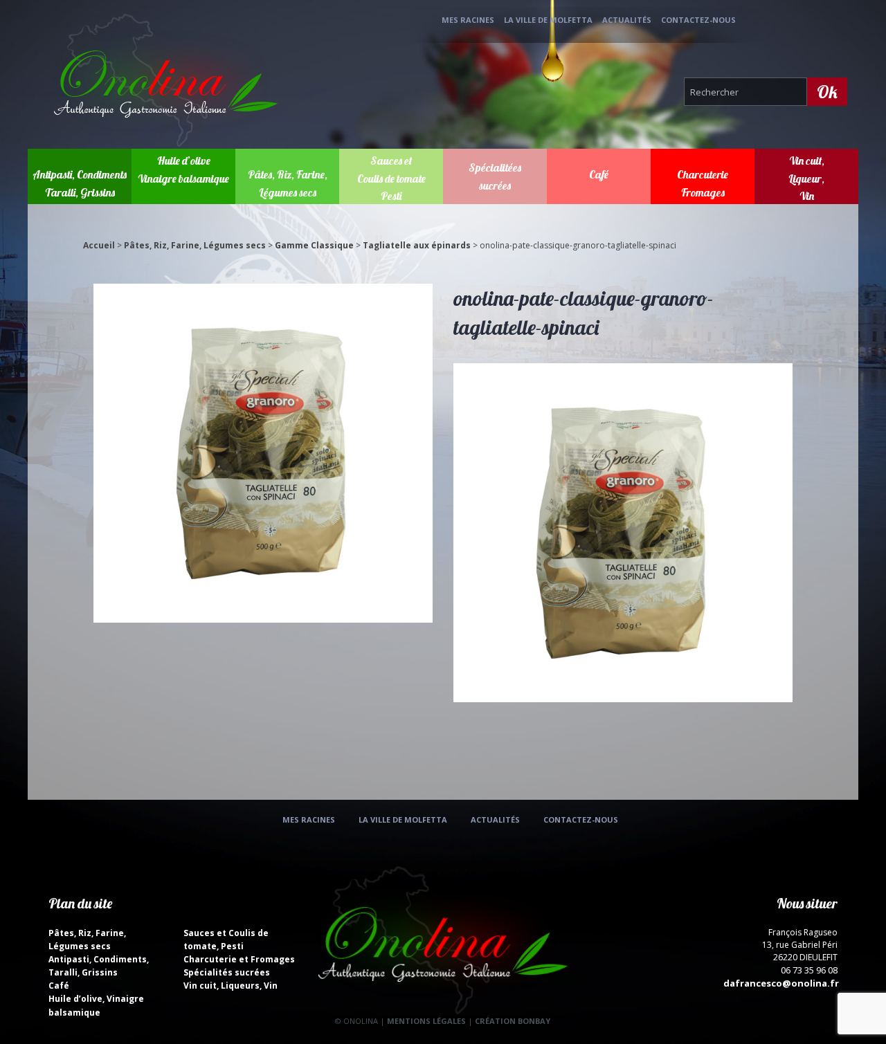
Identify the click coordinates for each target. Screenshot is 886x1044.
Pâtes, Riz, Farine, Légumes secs (195, 245)
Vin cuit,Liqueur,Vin (806, 178)
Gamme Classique (314, 245)
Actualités (626, 20)
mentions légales (426, 1021)
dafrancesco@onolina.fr (781, 983)
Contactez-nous (698, 20)
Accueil (99, 245)
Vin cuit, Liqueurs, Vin (230, 985)
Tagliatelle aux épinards (417, 245)
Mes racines (468, 20)
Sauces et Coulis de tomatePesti (391, 178)
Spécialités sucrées (226, 972)
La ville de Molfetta (548, 20)
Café (598, 174)
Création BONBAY (512, 1021)
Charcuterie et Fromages (239, 959)
